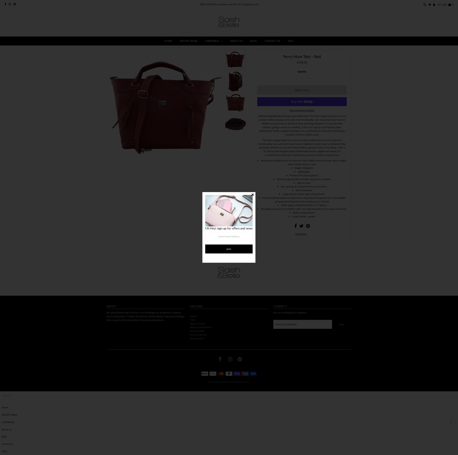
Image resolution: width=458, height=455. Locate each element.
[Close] (252, 195)
